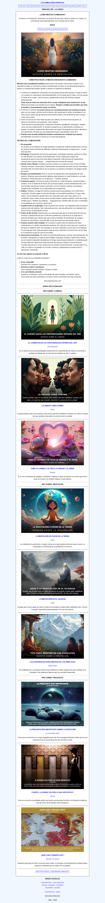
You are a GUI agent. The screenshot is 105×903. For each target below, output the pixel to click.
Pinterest (59, 885)
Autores (42, 6)
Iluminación (59, 6)
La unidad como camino (52, 406)
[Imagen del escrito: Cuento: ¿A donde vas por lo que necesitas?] (52, 788)
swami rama (52, 666)
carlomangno (52, 347)
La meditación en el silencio (52, 599)
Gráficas (80, 6)
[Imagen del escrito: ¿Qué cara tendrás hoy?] (52, 851)
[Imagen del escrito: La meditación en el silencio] (52, 595)
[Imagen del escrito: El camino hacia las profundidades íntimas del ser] (52, 339)
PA (19, 6)
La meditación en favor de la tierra (52, 536)
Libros (58, 892)
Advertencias (49, 892)
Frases (35, 6)
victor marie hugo (53, 733)
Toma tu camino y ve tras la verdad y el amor (52, 468)
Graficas (49, 29)
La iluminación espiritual (52, 3)
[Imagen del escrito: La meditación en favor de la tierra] (52, 532)
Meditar (67, 6)
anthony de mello (52, 859)
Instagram (48, 887)
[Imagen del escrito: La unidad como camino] (52, 402)
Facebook (51, 885)
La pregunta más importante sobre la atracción (52, 729)
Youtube (57, 887)
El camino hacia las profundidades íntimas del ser (52, 343)
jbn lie (52, 796)
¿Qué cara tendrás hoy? (52, 855)
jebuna (52, 472)
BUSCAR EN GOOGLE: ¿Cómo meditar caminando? (52, 871)
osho (52, 409)
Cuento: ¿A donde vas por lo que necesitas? (52, 792)
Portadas (41, 29)
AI (22, 6)
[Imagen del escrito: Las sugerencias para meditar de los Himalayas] (52, 658)
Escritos (50, 6)
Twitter (44, 885)
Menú (73, 6)
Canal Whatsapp (58, 882)
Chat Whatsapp (46, 882)
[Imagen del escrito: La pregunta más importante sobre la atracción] (52, 725)
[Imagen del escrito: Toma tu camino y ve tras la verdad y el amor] (52, 465)
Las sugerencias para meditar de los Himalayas (52, 662)
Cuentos (28, 6)
